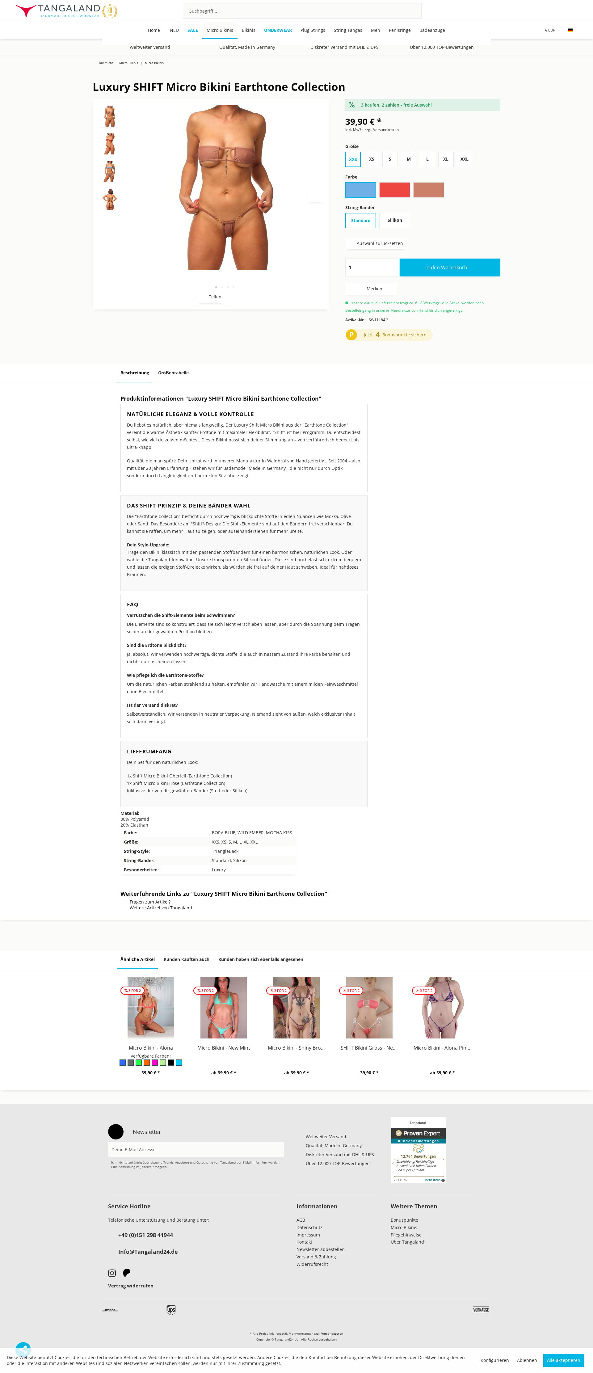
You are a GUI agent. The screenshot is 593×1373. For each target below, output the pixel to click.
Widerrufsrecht (312, 1264)
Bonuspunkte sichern (404, 335)
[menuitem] (302, 11)
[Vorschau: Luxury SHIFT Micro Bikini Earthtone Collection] (109, 116)
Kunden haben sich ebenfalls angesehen (260, 959)
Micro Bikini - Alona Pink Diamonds (444, 1047)
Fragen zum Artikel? (150, 902)
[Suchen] (409, 11)
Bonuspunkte (404, 1220)
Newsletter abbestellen (320, 1249)
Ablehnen (527, 1360)
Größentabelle (173, 373)
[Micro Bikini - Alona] (151, 1007)
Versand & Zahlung (316, 1257)
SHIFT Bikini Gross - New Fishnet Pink (371, 1047)
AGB (300, 1220)
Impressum (308, 1235)
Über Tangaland (407, 1242)
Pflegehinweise (406, 1235)
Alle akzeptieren (563, 1360)
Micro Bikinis (404, 1227)
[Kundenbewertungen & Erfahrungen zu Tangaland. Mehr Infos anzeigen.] (418, 1150)
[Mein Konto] (557, 10)
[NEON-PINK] (155, 1065)
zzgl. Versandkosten (381, 129)
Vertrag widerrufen (131, 1285)
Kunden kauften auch (186, 959)
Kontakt (304, 1242)
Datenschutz (309, 1227)
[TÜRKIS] (179, 1065)
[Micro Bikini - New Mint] (223, 1007)
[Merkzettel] (540, 10)
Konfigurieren (495, 1360)
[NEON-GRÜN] (139, 1065)
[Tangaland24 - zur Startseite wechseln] (66, 11)
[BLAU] (123, 1065)
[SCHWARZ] (171, 1065)
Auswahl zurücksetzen (380, 243)
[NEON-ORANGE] (147, 1065)
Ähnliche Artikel (137, 959)
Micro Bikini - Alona (151, 1047)
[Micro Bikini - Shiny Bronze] (296, 1007)
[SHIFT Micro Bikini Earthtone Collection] (552, 70)
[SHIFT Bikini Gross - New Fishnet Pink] (369, 1007)
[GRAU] (131, 1065)
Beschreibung (134, 373)
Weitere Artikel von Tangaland (161, 908)
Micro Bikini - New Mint (223, 1047)
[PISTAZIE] (163, 1065)
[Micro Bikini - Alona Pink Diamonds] (442, 1007)
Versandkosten (332, 1333)
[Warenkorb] (574, 10)
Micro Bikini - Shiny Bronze (298, 1047)
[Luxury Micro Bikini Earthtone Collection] (571, 70)
